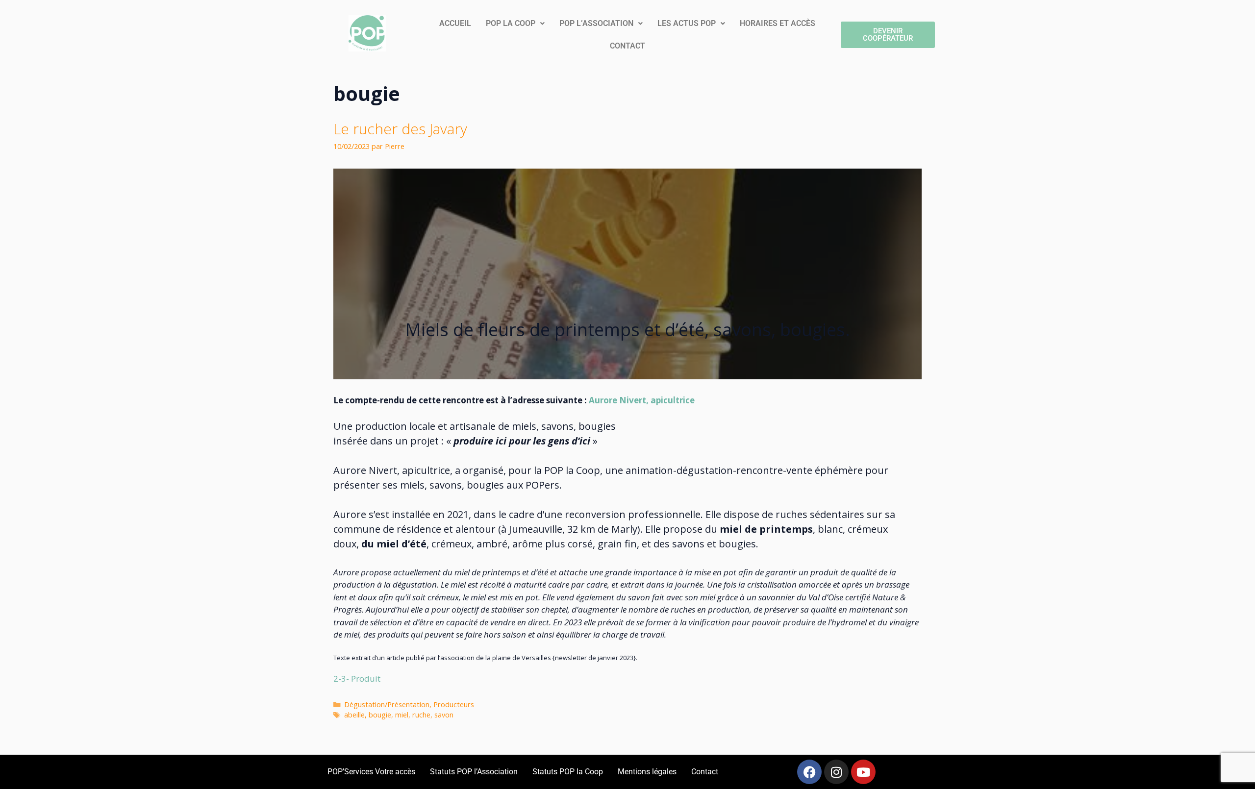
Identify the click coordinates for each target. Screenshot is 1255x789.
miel (401, 714)
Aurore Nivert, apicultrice (642, 400)
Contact (704, 771)
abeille (354, 714)
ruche (421, 714)
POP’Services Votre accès (371, 771)
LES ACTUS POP (686, 23)
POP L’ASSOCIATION (596, 23)
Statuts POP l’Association (474, 771)
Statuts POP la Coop (567, 771)
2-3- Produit (356, 678)
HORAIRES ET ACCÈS (777, 23)
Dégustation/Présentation (386, 704)
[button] (515, 23)
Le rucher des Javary (400, 129)
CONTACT (627, 45)
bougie (380, 714)
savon (443, 714)
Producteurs (453, 704)
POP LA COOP (510, 23)
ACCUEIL (455, 23)
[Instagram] (836, 772)
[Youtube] (863, 772)
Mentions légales (647, 771)
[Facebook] (809, 772)
